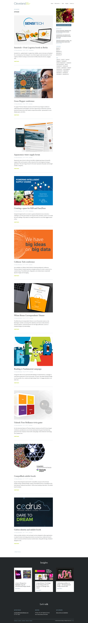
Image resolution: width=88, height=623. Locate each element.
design (69, 67)
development (59, 69)
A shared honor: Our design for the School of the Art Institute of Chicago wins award (63, 36)
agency (58, 59)
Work (63, 3)
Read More (17, 588)
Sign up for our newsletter (62, 612)
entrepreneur (59, 70)
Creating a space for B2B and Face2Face (30, 208)
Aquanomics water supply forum (27, 154)
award (62, 59)
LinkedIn (19, 620)
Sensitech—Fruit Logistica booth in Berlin (31, 47)
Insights (66, 3)
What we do (57, 3)
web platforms (66, 74)
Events (57, 49)
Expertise (58, 51)
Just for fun (58, 54)
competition (59, 66)
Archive (30, 104)
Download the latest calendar (63, 25)
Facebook (16, 620)
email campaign (66, 69)
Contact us (72, 3)
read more (16, 61)
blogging (59, 61)
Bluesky (31, 620)
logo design (59, 72)
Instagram (23, 620)
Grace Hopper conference (24, 101)
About (52, 3)
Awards (57, 48)
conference (65, 66)
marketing (65, 72)
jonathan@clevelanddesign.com (21, 612)
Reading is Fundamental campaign (27, 369)
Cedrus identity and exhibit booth (27, 529)
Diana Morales (18, 50)
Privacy (72, 620)
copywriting (63, 67)
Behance (27, 620)
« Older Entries (17, 552)
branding (64, 61)
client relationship (60, 64)
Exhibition (31, 50)
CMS (66, 64)
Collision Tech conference (24, 262)
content (58, 67)
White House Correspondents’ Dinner (29, 315)
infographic (65, 70)
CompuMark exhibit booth (25, 476)
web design (59, 74)
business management (61, 62)
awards (67, 59)
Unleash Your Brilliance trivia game (28, 422)
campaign (69, 62)
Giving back (58, 53)
